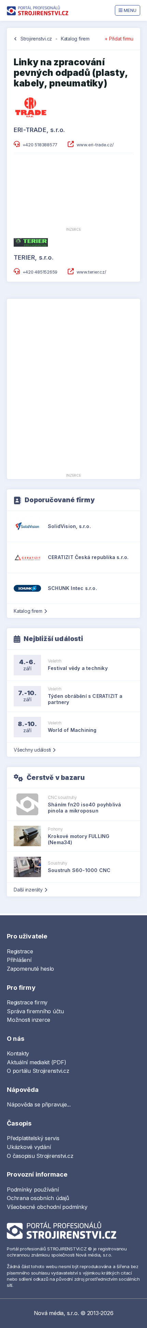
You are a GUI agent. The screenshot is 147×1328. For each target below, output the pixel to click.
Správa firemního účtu (35, 1011)
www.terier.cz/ (91, 272)
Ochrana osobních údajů (38, 1198)
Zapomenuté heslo (30, 968)
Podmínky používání (33, 1189)
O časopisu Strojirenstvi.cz (40, 1155)
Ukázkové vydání (29, 1147)
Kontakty (18, 1053)
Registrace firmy (27, 1002)
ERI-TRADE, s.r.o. (39, 129)
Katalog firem (75, 39)
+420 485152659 (40, 272)
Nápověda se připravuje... (39, 1104)
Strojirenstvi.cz (36, 39)
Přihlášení (19, 959)
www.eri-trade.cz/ (95, 144)
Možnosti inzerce (28, 1019)
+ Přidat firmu (119, 39)
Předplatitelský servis (33, 1138)
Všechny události (32, 750)
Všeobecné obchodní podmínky (47, 1206)
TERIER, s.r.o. (34, 257)
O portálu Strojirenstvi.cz (38, 1070)
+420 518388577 (40, 144)
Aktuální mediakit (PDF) (36, 1062)
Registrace (20, 951)
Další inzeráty (28, 889)
